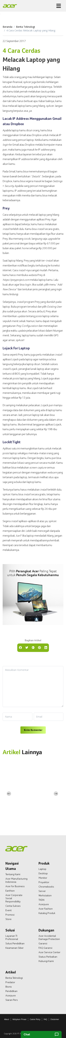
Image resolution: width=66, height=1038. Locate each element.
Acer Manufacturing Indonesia (16, 880)
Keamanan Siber (14, 947)
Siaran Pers (11, 999)
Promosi (9, 914)
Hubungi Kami (46, 961)
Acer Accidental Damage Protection (49, 937)
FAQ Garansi (45, 947)
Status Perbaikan (48, 956)
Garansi (43, 943)
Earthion (10, 890)
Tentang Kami (12, 874)
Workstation (45, 895)
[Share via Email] (33, 647)
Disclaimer (55, 1019)
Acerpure (44, 904)
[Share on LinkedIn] (45, 647)
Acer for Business (15, 886)
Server (42, 891)
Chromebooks (46, 886)
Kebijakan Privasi (19, 1019)
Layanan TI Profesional (11, 937)
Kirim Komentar (33, 730)
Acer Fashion (46, 908)
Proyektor (44, 882)
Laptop (42, 869)
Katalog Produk (47, 913)
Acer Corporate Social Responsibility (13, 898)
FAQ (45, 1019)
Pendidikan (11, 991)
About (6, 1019)
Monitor (43, 877)
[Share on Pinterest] (39, 647)
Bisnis (8, 986)
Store (8, 919)
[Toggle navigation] (58, 5)
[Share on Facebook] (20, 647)
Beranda (7, 26)
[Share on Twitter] (26, 647)
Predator (10, 982)
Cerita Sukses (13, 905)
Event (8, 910)
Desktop (43, 873)
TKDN (41, 899)
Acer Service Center (49, 952)
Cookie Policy (35, 1019)
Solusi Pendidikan (14, 943)
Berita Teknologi (25, 26)
